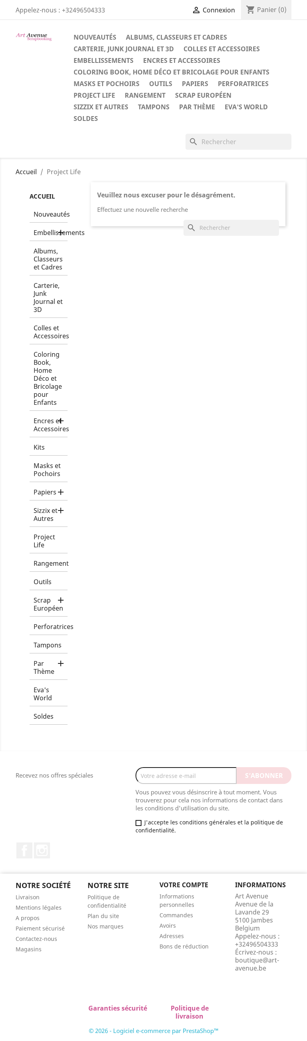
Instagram (42, 850)
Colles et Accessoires (221, 48)
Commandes (176, 915)
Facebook (24, 850)
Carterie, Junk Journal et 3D (124, 48)
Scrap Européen (203, 95)
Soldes (86, 118)
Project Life (94, 95)
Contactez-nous (36, 939)
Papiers (195, 83)
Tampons (153, 106)
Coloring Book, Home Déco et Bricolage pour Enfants (171, 72)
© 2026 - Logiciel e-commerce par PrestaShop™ (154, 1031)
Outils (160, 83)
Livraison (28, 897)
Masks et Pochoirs (107, 83)
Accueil (42, 196)
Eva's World (246, 106)
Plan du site (103, 916)
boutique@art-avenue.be (257, 964)
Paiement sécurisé (40, 928)
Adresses (171, 936)
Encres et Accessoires (181, 60)
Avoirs (167, 925)
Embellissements (104, 60)
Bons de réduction (184, 946)
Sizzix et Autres (101, 106)
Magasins (29, 949)
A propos (28, 918)
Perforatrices (243, 83)
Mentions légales (39, 907)
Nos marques (106, 926)
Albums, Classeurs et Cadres (176, 37)
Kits (39, 447)
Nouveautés (95, 37)
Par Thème (197, 106)
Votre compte (183, 884)
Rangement (145, 95)
